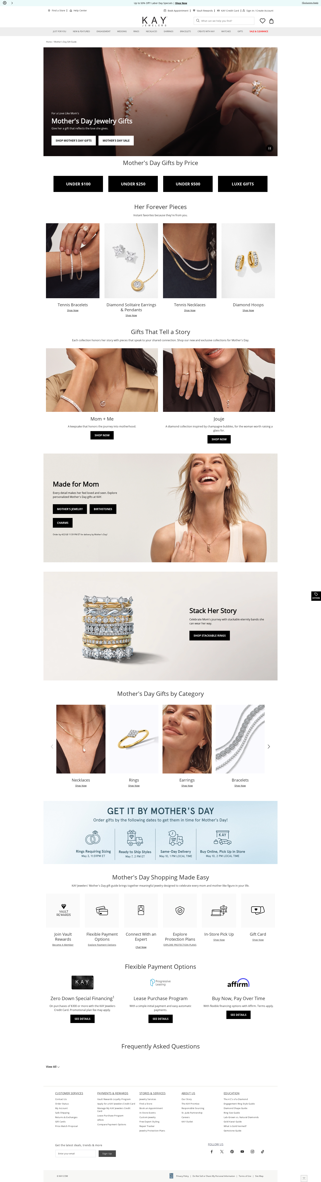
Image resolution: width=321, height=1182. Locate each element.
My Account (61, 1108)
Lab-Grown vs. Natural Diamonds (241, 1117)
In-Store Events (147, 1112)
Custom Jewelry (147, 1117)
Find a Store (58, 10)
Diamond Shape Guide (235, 1108)
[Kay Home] (154, 21)
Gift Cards (60, 1121)
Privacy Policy (182, 1176)
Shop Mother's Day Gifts (74, 140)
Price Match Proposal (66, 1126)
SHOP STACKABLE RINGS (210, 635)
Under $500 (188, 184)
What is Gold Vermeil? (235, 1126)
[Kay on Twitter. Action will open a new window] (222, 1151)
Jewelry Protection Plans (152, 1130)
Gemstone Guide (232, 1130)
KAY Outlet (187, 1121)
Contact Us (61, 1099)
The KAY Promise (190, 1103)
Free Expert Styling (149, 1121)
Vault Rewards (205, 10)
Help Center (80, 10)
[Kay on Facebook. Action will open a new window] (211, 1151)
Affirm (100, 1120)
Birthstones (103, 509)
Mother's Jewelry (70, 509)
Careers (186, 1117)
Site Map (259, 1176)
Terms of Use (245, 1176)
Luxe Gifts (243, 184)
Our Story (187, 1099)
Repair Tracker (147, 1126)
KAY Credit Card (230, 10)
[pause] (5, 3)
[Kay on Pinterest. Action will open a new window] (232, 1151)
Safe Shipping (62, 1112)
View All (51, 1067)
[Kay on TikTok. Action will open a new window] (262, 1151)
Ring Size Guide (232, 1112)
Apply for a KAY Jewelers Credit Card (116, 1103)
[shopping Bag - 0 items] (271, 21)
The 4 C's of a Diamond (236, 1099)
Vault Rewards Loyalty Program (114, 1099)
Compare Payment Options (111, 1124)
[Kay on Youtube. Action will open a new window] (242, 1151)
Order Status (62, 1103)
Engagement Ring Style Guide (239, 1103)
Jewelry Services (147, 1099)
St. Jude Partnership (192, 1112)
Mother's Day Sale (116, 140)
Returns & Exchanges (66, 1117)
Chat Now (141, 947)
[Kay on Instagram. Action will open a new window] (252, 1151)
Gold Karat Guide (233, 1121)
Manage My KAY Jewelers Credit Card (113, 1110)
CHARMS (62, 523)
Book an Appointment (151, 1108)
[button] (12, 3)
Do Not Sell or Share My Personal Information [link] (214, 1176)
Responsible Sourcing (193, 1108)
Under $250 (133, 184)
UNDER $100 (78, 184)
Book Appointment (178, 10)
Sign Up (107, 1153)
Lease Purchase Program (110, 1115)
